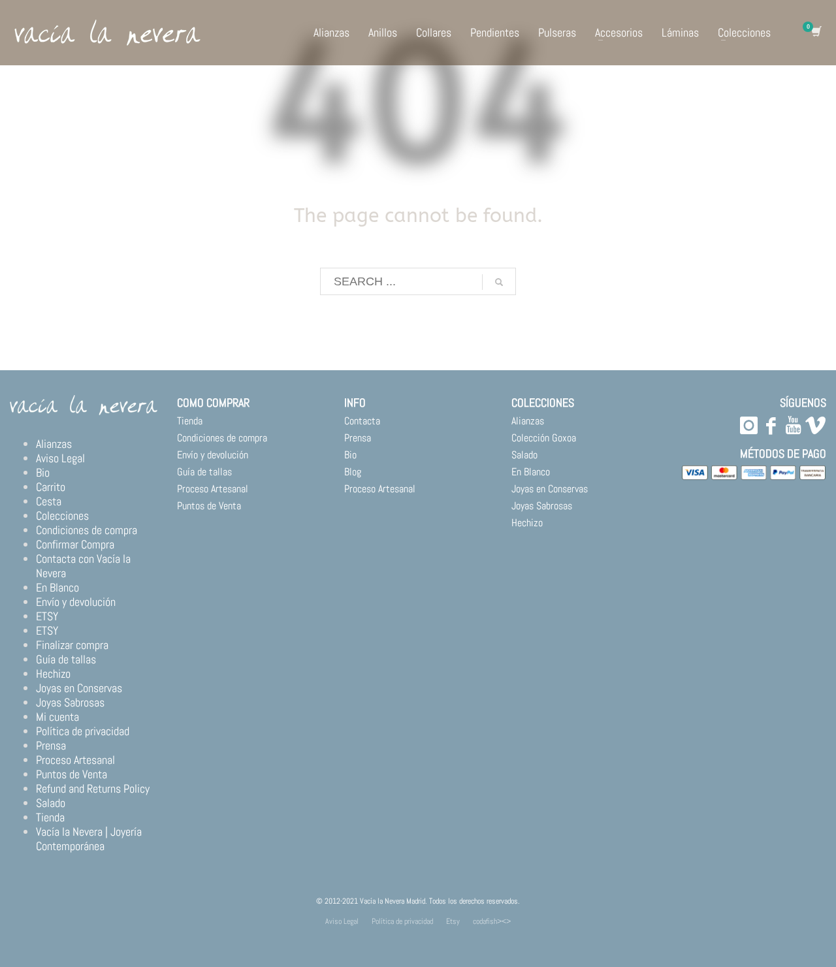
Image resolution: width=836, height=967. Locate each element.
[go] (499, 282)
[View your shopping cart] (815, 32)
